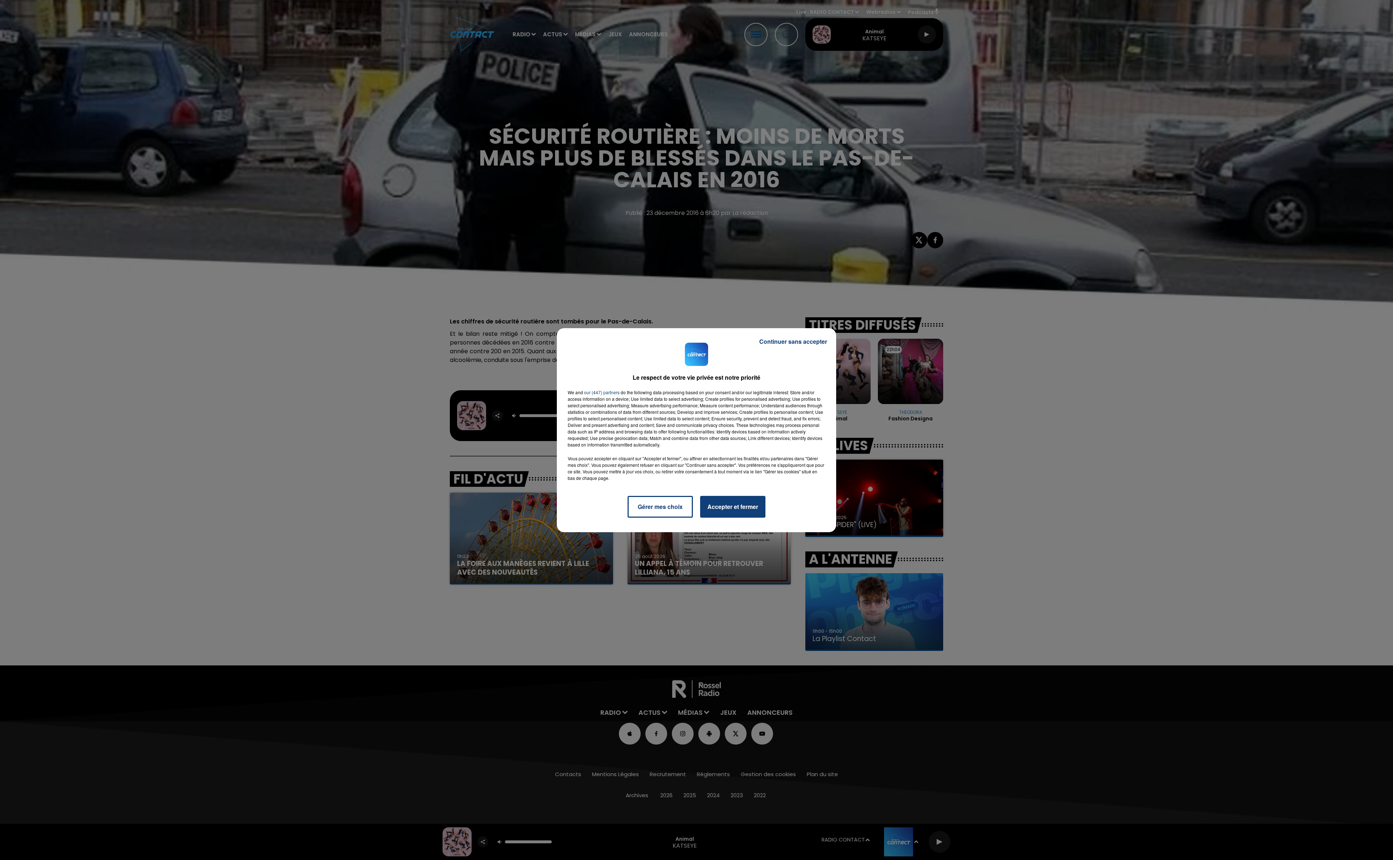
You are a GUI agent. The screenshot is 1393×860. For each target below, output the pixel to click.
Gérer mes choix (660, 506)
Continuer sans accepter (793, 341)
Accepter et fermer (732, 506)
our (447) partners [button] (602, 392)
